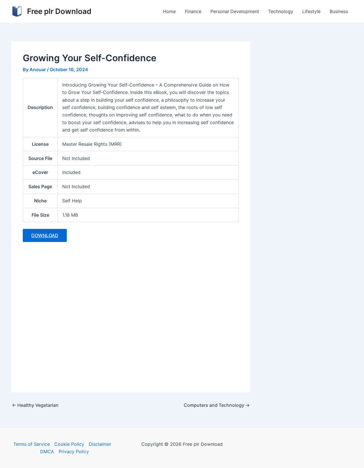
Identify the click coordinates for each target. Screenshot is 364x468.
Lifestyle (311, 11)
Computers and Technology (217, 405)
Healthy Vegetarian (35, 405)
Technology (280, 11)
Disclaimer (100, 444)
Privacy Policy (74, 451)
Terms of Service (31, 444)
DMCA (47, 451)
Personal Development (234, 11)
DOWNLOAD (44, 235)
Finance (193, 11)
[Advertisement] (131, 314)
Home (169, 11)
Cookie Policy (69, 444)
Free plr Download (59, 11)
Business (339, 11)
